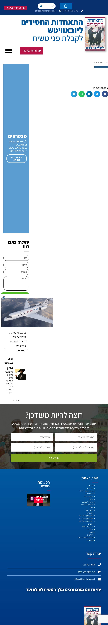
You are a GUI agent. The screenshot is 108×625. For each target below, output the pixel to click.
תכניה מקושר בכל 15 (85, 537)
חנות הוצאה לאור (87, 505)
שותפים (90, 535)
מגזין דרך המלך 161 (86, 515)
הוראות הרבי (88, 496)
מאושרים (89, 513)
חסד (91, 507)
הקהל (91, 499)
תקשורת (90, 540)
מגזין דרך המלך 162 (86, 518)
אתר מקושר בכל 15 (86, 491)
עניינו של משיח (87, 526)
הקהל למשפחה (87, 502)
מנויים (90, 524)
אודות (91, 485)
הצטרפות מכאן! (16, 158)
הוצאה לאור (89, 494)
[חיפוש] (42, 6)
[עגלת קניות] (66, 6)
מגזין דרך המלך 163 (86, 521)
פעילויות (90, 529)
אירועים (90, 488)
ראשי (106, 62)
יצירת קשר (89, 510)
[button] (8, 51)
